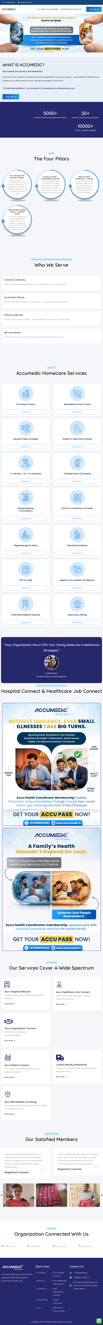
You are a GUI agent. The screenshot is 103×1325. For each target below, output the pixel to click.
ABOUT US (44, 9)
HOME (38, 9)
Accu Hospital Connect (58, 1274)
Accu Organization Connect (58, 1292)
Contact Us (41, 1289)
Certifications (66, 9)
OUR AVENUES (53, 9)
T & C (39, 1308)
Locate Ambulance (57, 1301)
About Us (41, 1281)
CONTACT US (76, 9)
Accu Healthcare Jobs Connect (59, 1282)
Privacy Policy (42, 1300)
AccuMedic (41, 1273)
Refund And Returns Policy (59, 1309)
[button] (1, 1195)
